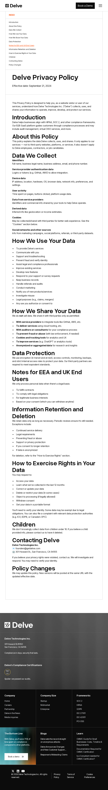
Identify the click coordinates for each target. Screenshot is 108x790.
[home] (12, 5)
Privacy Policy (57, 775)
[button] (100, 5)
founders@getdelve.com (28, 548)
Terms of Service (71, 775)
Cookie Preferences (89, 775)
